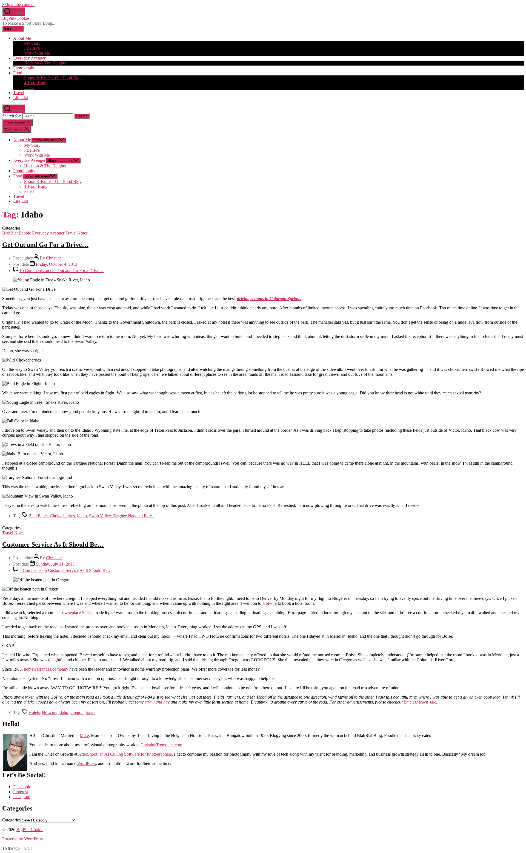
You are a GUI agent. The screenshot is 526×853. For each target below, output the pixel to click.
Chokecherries (62, 515)
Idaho (82, 515)
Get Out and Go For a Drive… (45, 244)
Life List (20, 97)
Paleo (29, 87)
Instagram (21, 796)
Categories (11, 820)
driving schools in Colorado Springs (269, 298)
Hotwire (269, 603)
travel (90, 712)
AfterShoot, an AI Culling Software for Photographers (125, 754)
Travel (18, 92)
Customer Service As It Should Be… (53, 544)
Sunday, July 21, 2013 (55, 564)
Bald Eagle (38, 515)
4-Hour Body (35, 82)
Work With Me (37, 53)
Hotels (34, 712)
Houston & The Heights (45, 63)
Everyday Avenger (29, 58)
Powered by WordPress (22, 839)
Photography (24, 68)
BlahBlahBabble (16, 233)
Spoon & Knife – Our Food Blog (53, 77)
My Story (32, 43)
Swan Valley (100, 515)
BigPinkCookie (15, 18)
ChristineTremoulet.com (161, 744)
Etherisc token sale (420, 702)
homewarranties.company (46, 669)
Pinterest (20, 791)
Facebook (21, 786)
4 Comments (65, 570)
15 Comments (61, 270)
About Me (22, 38)
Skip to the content (18, 4)
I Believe (32, 48)
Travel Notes (76, 233)
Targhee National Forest (134, 515)
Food (17, 72)
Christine (54, 258)
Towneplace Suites (76, 612)
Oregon (77, 712)
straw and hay (157, 702)
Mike (84, 735)
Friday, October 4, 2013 (56, 264)
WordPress (86, 763)
